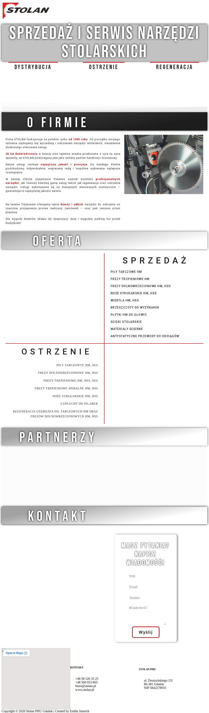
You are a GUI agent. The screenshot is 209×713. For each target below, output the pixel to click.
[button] (33, 67)
